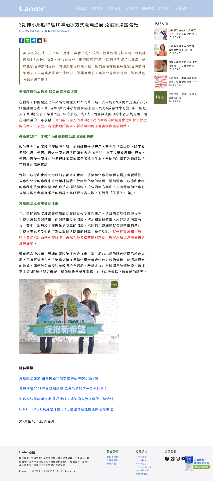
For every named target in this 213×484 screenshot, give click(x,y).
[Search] (192, 8)
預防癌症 (148, 8)
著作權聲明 (112, 460)
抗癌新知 (132, 8)
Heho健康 (141, 456)
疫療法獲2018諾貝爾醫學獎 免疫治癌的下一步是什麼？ (63, 388)
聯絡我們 (111, 463)
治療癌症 (97, 8)
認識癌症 (81, 8)
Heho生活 (141, 463)
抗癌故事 (181, 8)
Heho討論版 (142, 470)
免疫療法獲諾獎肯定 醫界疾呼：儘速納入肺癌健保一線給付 (66, 398)
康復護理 (114, 8)
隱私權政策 (112, 456)
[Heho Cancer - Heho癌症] (31, 8)
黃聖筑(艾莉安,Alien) (60, 30)
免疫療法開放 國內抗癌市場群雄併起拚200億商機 (58, 378)
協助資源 (163, 8)
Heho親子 (141, 460)
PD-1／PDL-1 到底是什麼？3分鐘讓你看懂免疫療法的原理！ (68, 409)
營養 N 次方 (142, 473)
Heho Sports (143, 466)
